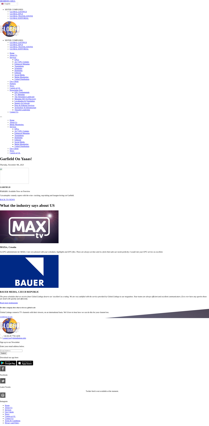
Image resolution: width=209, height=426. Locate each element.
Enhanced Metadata (22, 64)
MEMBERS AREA (7, 1)
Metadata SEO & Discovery (25, 99)
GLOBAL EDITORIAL (19, 18)
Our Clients (14, 81)
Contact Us (14, 112)
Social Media (20, 75)
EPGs (17, 60)
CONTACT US (6, 317)
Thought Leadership (22, 110)
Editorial (18, 73)
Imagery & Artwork (22, 103)
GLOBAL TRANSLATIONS (21, 16)
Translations (19, 66)
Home (12, 53)
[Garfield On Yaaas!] (14, 183)
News (12, 86)
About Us (13, 55)
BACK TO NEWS (7, 200)
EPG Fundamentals (22, 92)
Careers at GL (15, 88)
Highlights (18, 71)
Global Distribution (22, 79)
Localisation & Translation (25, 101)
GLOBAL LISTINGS (18, 12)
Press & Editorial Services (24, 105)
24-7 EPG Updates (22, 62)
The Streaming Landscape (24, 97)
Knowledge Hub (16, 90)
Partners (13, 84)
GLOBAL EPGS (16, 14)
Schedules (18, 68)
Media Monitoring (22, 77)
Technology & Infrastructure (25, 108)
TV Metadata (20, 95)
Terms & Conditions (12, 421)
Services (13, 57)
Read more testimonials (9, 303)
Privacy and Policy (12, 423)
